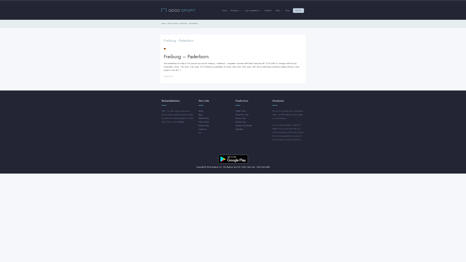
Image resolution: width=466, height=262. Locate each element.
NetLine (181, 122)
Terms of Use (204, 122)
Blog (287, 10)
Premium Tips (240, 122)
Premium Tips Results (243, 125)
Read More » (169, 76)
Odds (277, 10)
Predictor (268, 10)
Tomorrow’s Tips (242, 114)
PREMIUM (298, 10)
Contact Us (203, 129)
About (201, 111)
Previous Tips (240, 118)
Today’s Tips (240, 111)
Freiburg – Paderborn (186, 56)
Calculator (239, 129)
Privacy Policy (204, 125)
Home (224, 10)
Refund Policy (204, 118)
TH (200, 132)
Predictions (235, 10)
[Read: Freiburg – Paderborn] (165, 48)
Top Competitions (252, 10)
